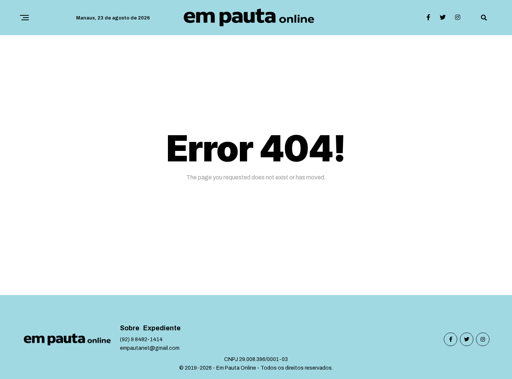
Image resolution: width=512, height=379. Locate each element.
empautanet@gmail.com (150, 348)
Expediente (162, 328)
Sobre (129, 328)
